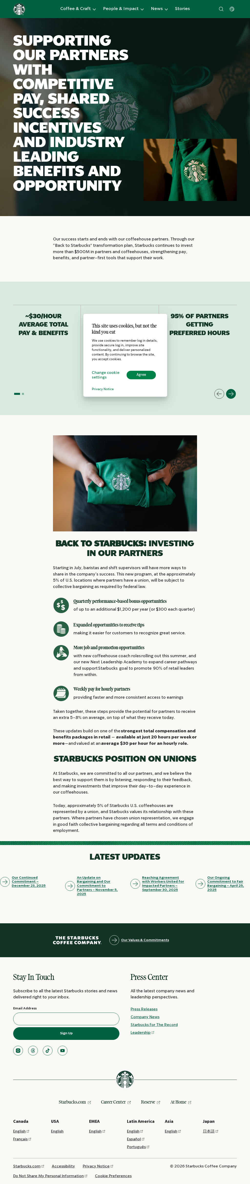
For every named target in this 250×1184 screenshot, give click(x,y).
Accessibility (63, 1166)
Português (136, 1147)
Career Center (113, 1102)
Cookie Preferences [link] (113, 1176)
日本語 (209, 1131)
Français (20, 1139)
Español (134, 1139)
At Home (178, 1102)
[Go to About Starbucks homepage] (19, 9)
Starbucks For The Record (154, 1025)
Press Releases (144, 1009)
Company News (145, 1017)
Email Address (25, 1008)
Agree (141, 375)
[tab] (17, 394)
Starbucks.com (72, 1102)
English (19, 1131)
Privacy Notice (103, 389)
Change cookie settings (105, 375)
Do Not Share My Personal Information (48, 1176)
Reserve (148, 1102)
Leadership (141, 1033)
